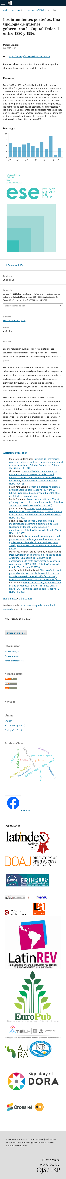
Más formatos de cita (15, 305)
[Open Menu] (3, 3)
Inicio (5, 10)
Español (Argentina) (15, 725)
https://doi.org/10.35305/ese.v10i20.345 (29, 56)
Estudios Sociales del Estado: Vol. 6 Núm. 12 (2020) (36, 504)
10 (26, 598)
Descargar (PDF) (15, 265)
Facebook (25, 810)
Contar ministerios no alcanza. (45, 486)
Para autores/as (12, 656)
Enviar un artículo (16, 632)
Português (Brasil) (14, 730)
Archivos (16, 10)
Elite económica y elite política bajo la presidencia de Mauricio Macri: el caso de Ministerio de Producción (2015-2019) (36, 573)
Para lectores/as (12, 651)
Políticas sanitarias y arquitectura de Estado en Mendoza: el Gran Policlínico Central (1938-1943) (35, 585)
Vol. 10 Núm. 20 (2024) (33, 10)
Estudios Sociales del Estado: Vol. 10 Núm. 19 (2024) (34, 566)
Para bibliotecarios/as (14, 660)
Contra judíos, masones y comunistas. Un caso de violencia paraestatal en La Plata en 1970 (35, 511)
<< (4, 598)
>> (30, 598)
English (8, 720)
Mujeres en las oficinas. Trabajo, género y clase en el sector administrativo (35, 501)
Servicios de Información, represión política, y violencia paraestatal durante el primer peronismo (36, 462)
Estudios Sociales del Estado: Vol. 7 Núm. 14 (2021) (35, 579)
